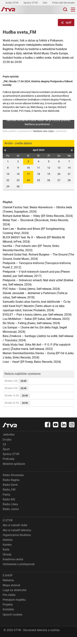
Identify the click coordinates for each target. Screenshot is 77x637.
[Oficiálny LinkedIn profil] (63, 424)
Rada (6, 549)
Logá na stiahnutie (14, 590)
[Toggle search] (65, 10)
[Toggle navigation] (73, 10)
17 (28, 174)
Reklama (8, 580)
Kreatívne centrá (13, 559)
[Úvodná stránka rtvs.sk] (8, 9)
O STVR (8, 520)
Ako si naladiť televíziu (17, 530)
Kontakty (8, 609)
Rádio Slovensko (13, 475)
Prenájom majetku (14, 599)
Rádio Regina (11, 480)
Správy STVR (30, 2)
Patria (6, 494)
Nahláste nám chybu (43, 131)
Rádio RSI (9, 499)
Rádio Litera (10, 504)
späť (68, 22)
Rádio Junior (11, 509)
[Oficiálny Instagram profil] (71, 424)
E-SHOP (8, 575)
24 (28, 180)
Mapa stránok (11, 585)
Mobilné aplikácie (14, 464)
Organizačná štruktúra (17, 535)
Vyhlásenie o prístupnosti (19, 564)
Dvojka (7, 439)
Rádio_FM (9, 489)
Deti (45, 2)
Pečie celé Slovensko (63, 2)
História (8, 540)
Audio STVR (12, 2)
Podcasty (9, 459)
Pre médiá (9, 595)
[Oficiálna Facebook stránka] (47, 424)
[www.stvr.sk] (10, 425)
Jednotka (9, 434)
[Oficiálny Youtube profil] (55, 424)
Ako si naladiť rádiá (15, 525)
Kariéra (7, 544)
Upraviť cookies (12, 614)
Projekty (8, 604)
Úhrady (7, 554)
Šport (6, 449)
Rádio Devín (10, 484)
